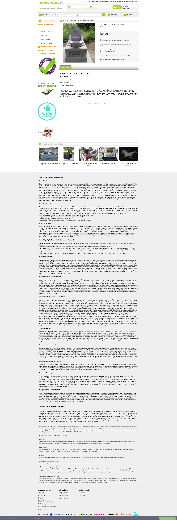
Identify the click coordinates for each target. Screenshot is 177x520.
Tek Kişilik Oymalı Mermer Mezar (86, 20)
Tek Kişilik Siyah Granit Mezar (68, 163)
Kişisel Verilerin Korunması (46, 501)
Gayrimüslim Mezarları (46, 43)
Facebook (82, 493)
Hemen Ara (114, 14)
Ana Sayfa (45, 14)
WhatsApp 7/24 (131, 14)
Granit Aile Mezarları (45, 39)
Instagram (82, 495)
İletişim (40, 498)
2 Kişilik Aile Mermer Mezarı (49, 163)
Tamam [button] (167, 518)
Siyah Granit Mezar (108, 163)
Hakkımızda (41, 495)
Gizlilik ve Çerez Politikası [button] (101, 518)
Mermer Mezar (44, 28)
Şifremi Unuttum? (127, 8)
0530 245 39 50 (110, 52)
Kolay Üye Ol (126, 6)
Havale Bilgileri (63, 498)
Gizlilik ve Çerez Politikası (46, 504)
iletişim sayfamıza (104, 50)
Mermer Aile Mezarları (46, 32)
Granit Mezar (43, 35)
